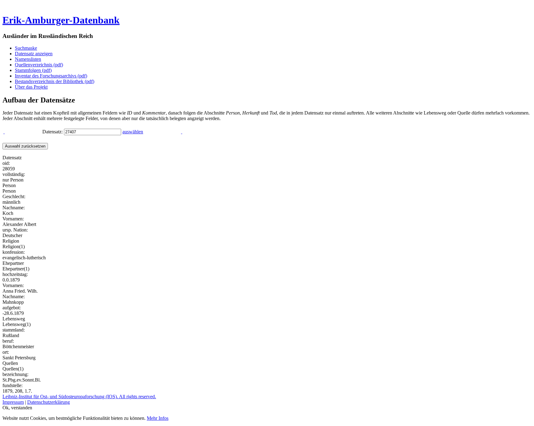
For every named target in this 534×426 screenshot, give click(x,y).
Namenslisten (28, 59)
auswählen (132, 131)
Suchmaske (26, 48)
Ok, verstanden (17, 407)
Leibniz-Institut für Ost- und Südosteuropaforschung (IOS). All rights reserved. (79, 396)
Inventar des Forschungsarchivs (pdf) (51, 75)
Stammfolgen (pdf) (33, 70)
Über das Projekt (31, 87)
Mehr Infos (157, 418)
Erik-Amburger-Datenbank (61, 20)
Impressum (13, 402)
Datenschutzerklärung (48, 402)
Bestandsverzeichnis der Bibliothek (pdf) (54, 81)
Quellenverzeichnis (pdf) (39, 64)
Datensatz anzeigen (34, 53)
